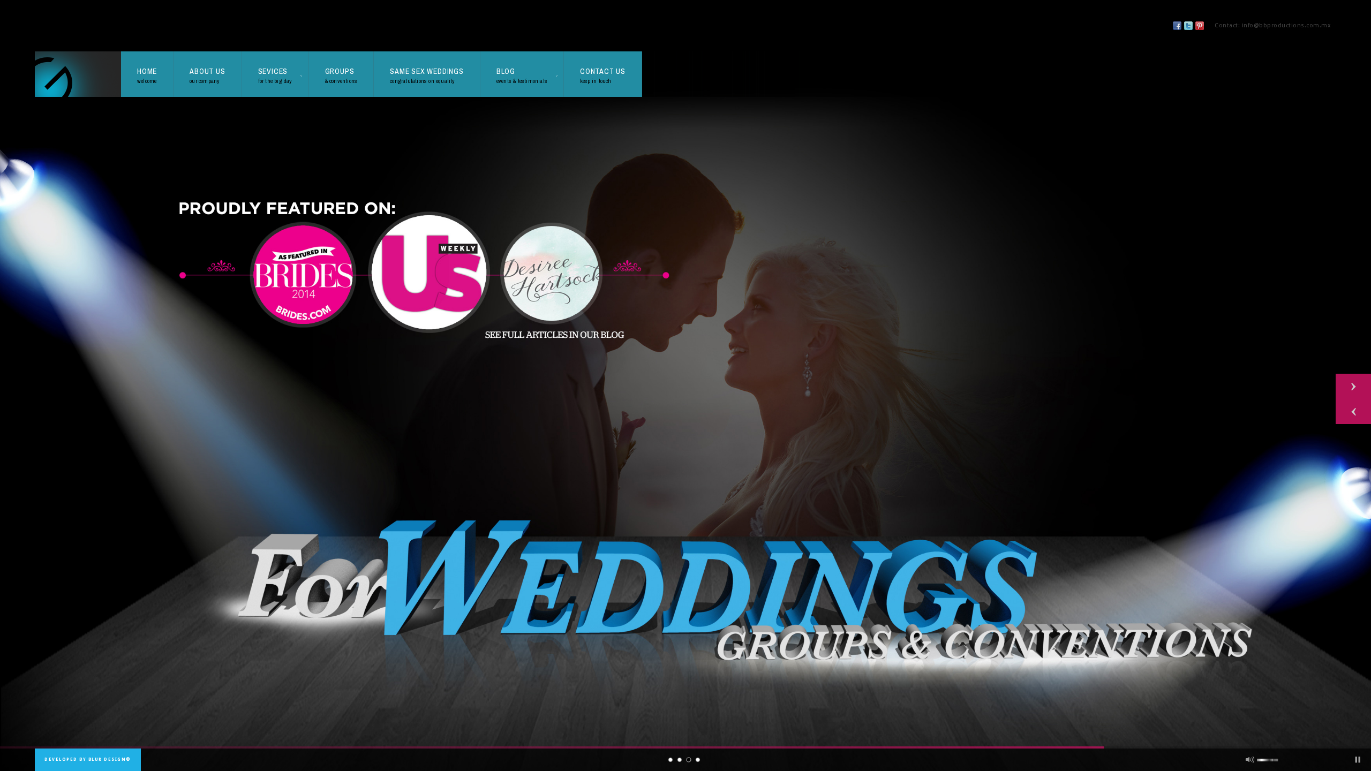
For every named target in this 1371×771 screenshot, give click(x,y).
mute (1250, 760)
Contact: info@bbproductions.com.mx (1273, 25)
